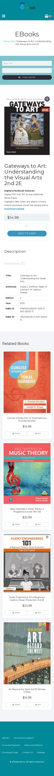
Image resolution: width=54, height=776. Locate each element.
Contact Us (27, 752)
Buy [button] (39, 433)
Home (6, 41)
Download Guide (10, 752)
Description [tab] (15, 251)
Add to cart (27, 233)
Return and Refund (33, 745)
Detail (17, 433)
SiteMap (41, 752)
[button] (47, 99)
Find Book (27, 77)
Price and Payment (11, 745)
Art (13, 41)
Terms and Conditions (24, 738)
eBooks (5, 738)
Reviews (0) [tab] (14, 263)
